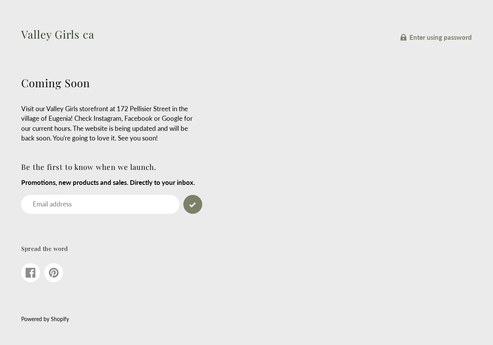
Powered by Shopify (45, 319)
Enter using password (440, 37)
